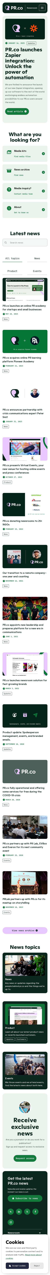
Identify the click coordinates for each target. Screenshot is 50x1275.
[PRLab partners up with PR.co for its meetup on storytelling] (25, 882)
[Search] (6, 242)
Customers (21, 1039)
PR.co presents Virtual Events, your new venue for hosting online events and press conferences (24, 469)
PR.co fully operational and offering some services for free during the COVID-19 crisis (23, 791)
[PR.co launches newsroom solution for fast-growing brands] (25, 664)
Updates (31, 43)
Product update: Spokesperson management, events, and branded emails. (23, 736)
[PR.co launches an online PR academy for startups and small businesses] (25, 289)
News (6, 319)
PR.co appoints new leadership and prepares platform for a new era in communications (23, 628)
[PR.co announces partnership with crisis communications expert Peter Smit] (25, 393)
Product (7, 482)
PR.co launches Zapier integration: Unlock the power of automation (23, 63)
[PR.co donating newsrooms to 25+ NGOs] (25, 504)
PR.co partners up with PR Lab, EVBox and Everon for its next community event (25, 847)
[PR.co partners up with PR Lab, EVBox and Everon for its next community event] (25, 827)
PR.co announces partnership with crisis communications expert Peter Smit (23, 413)
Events (7, 860)
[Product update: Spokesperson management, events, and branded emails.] (25, 716)
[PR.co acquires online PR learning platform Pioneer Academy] (25, 341)
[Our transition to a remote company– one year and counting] (25, 556)
